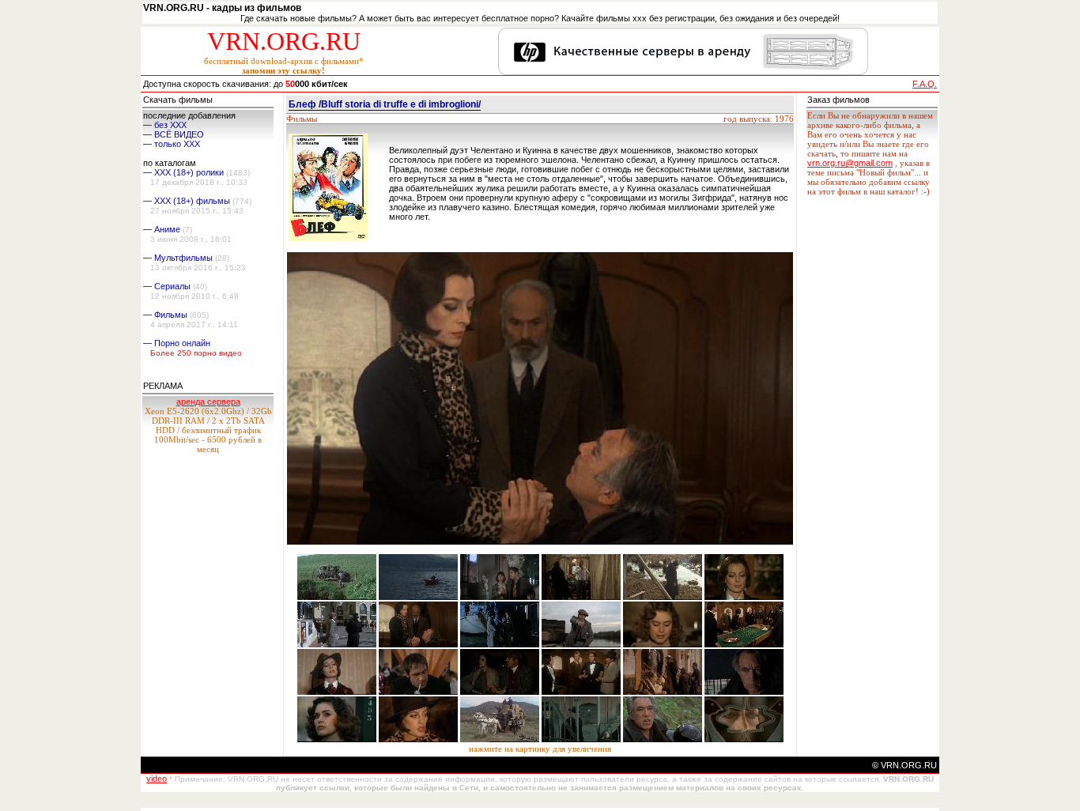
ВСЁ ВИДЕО (179, 134)
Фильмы (170, 314)
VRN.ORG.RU (284, 41)
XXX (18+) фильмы (192, 201)
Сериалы (172, 286)
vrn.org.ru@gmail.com (850, 163)
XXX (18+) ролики (189, 172)
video (156, 778)
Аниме (167, 229)
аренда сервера (208, 401)
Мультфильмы (183, 257)
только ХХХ (177, 144)
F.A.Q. (924, 84)
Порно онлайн (182, 343)
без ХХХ (170, 125)
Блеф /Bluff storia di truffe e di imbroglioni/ (385, 104)
